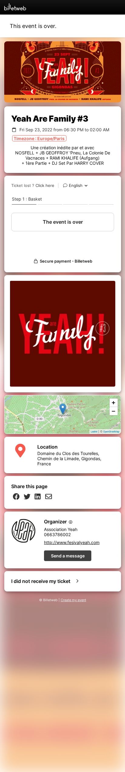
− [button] (113, 411)
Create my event (73, 600)
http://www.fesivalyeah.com (72, 542)
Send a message (68, 555)
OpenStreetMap (111, 431)
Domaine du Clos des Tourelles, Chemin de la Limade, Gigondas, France (69, 458)
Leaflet (94, 431)
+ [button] (113, 402)
